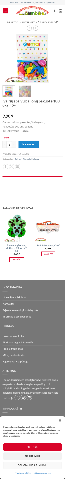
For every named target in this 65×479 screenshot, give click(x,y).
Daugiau (48, 254)
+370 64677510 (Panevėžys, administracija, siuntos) (32, 2)
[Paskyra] (54, 10)
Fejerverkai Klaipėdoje (15, 361)
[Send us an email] (29, 397)
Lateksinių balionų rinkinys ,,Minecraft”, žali (16, 248)
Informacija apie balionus (16, 316)
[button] (60, 420)
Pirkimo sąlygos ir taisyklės (17, 342)
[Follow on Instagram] (23, 397)
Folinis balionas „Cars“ (48, 245)
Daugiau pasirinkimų (32, 465)
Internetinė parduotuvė (40, 22)
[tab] (32, 178)
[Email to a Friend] (17, 166)
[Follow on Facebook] (17, 397)
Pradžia (12, 22)
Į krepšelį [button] (16, 259)
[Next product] (29, 28)
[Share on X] (11, 166)
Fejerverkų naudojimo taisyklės (20, 310)
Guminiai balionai (31, 159)
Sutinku (32, 447)
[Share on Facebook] (5, 166)
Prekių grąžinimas (12, 348)
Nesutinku (32, 456)
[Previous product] (35, 28)
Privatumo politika (22, 473)
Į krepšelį (29, 144)
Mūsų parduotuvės (42, 473)
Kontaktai (8, 303)
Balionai (18, 159)
